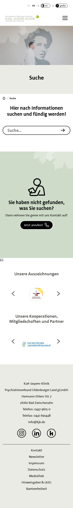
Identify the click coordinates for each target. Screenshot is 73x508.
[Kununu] (51, 433)
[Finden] (64, 130)
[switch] (45, 6)
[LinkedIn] (36, 433)
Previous (14, 293)
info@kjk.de (36, 422)
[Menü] (65, 18)
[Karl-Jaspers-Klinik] (4, 98)
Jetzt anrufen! (33, 225)
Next (59, 293)
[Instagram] (21, 433)
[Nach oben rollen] (65, 500)
